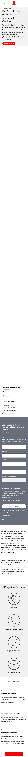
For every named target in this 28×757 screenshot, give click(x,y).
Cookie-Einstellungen (9, 43)
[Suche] (23, 3)
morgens (6, 488)
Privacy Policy (13, 513)
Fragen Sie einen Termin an (14, 754)
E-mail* (4, 460)
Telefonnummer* (6, 468)
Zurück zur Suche (7, 8)
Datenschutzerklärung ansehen (11, 500)
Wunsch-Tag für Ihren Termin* (9, 476)
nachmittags (16, 488)
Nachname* (5, 451)
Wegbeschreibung (6, 395)
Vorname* (4, 443)
